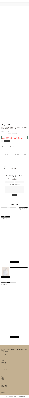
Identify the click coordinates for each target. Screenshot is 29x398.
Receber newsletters (4, 365)
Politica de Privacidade (4, 386)
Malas (2, 380)
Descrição (6, 154)
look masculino (13, 146)
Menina (2, 375)
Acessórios (2, 377)
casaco (10, 146)
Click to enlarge (26, 8)
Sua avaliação (12, 184)
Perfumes (2, 378)
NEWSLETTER (3, 392)
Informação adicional (14, 154)
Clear (16, 133)
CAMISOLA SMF (21, 268)
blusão (8, 146)
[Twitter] (9, 147)
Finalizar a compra (3, 364)
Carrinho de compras (4, 363)
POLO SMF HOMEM (4, 284)
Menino (2, 376)
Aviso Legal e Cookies (4, 387)
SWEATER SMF (12, 268)
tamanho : (2, 131)
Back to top (27, 396)
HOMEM (9, 145)
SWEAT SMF (3, 278)
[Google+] (10, 147)
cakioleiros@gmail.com (5, 354)
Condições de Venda (4, 385)
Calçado (2, 379)
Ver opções (5, 216)
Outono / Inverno (12, 145)
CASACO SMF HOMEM (4, 218)
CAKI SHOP (15, 396)
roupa (16, 146)
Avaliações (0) (23, 154)
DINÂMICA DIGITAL (22, 396)
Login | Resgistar (3, 362)
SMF (14, 145)
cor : (2, 133)
